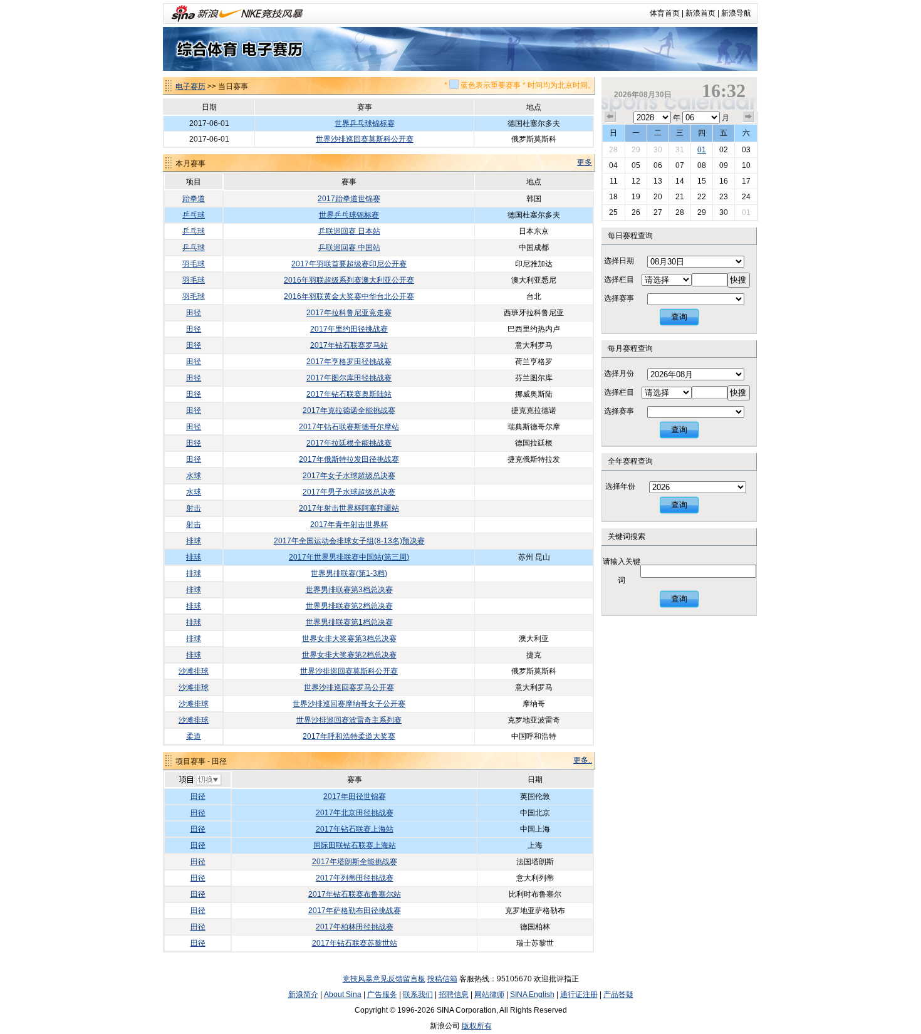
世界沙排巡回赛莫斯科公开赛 (365, 139)
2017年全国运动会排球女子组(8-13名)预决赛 (349, 540)
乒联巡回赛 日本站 (349, 231)
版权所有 (477, 1025)
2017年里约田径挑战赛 (349, 329)
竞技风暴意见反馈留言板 (384, 978)
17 (746, 181)
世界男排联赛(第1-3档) (349, 573)
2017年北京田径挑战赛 (354, 812)
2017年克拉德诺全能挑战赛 (349, 410)
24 (746, 196)
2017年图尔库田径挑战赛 (349, 377)
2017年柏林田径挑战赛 (354, 926)
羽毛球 (193, 263)
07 (679, 165)
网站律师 (489, 994)
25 (613, 212)
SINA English (532, 994)
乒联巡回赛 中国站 (349, 247)
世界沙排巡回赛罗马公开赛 (349, 687)
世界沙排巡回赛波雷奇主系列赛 (349, 720)
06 (657, 165)
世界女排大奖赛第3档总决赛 (349, 638)
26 (636, 212)
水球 (193, 475)
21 (679, 196)
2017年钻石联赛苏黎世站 (354, 943)
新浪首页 (700, 13)
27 (657, 212)
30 (657, 149)
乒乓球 (193, 215)
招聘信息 (454, 994)
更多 (584, 162)
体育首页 (665, 13)
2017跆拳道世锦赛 (349, 198)
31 (679, 149)
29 (636, 149)
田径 (193, 312)
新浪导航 (736, 13)
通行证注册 (579, 994)
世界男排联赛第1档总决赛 (349, 622)
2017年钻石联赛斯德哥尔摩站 (349, 426)
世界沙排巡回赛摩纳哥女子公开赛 (349, 703)
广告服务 (382, 994)
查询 (679, 316)
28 (613, 149)
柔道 (193, 736)
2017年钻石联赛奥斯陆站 (349, 394)
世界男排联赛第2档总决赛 (349, 606)
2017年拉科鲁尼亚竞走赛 (349, 312)
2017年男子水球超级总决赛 (349, 492)
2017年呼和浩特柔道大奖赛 (349, 736)
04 (613, 165)
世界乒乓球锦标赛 (365, 123)
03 (746, 149)
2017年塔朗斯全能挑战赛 (354, 861)
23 (723, 196)
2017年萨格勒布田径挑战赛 (354, 910)
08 (701, 165)
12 (636, 181)
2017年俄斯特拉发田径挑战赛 (349, 459)
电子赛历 (190, 86)
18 (613, 196)
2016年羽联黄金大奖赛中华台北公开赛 (349, 296)
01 (701, 149)
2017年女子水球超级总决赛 (349, 475)
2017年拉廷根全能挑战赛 (349, 443)
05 (636, 165)
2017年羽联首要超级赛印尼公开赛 (349, 263)
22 (701, 196)
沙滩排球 (194, 671)
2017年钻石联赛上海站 (354, 829)
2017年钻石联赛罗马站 (349, 345)
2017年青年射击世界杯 (349, 524)
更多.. (582, 760)
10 (746, 165)
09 (723, 165)
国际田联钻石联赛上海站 (354, 845)
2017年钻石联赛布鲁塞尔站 (354, 894)
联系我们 (418, 994)
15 (701, 181)
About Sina (343, 994)
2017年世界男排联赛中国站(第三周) (349, 557)
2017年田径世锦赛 (354, 796)
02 (723, 149)
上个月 (610, 117)
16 (723, 181)
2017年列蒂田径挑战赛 (354, 878)
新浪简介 (303, 994)
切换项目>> (199, 780)
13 (657, 181)
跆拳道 (193, 198)
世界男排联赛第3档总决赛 (349, 589)
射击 (193, 508)
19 (636, 196)
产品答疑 (618, 994)
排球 (193, 540)
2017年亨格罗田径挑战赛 (349, 361)
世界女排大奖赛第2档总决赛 (349, 654)
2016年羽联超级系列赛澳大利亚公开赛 (349, 280)
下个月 (748, 117)
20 (657, 196)
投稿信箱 (442, 978)
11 (614, 181)
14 (679, 181)
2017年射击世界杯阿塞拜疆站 (349, 508)
